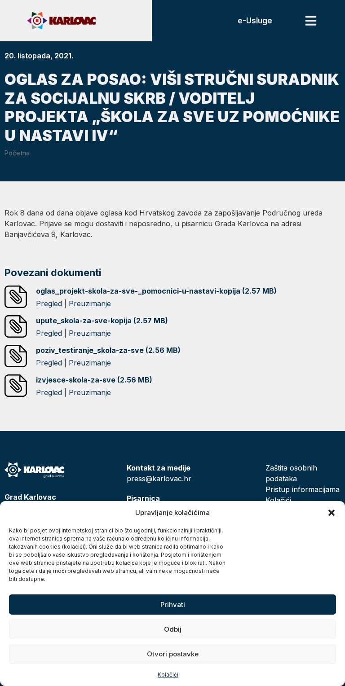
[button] (331, 512)
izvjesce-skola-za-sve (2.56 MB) (94, 379)
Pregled (49, 303)
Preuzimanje (90, 303)
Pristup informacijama (302, 489)
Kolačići (168, 674)
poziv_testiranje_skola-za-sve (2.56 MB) (108, 350)
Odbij (172, 629)
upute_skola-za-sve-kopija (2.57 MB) (102, 320)
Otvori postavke (173, 654)
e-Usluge (255, 20)
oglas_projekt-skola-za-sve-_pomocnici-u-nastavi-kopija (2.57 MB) (156, 290)
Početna (17, 153)
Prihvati (172, 604)
